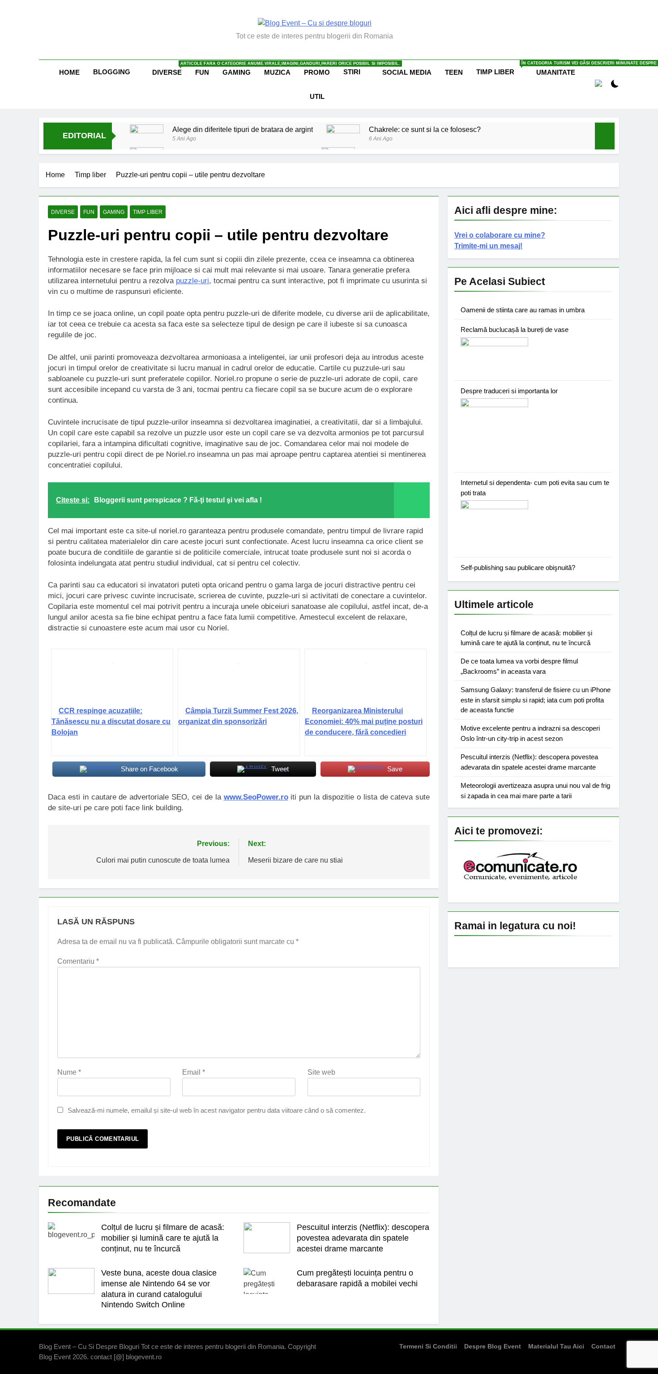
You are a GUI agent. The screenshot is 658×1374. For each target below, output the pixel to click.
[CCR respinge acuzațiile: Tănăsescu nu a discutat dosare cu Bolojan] (112, 681)
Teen (454, 72)
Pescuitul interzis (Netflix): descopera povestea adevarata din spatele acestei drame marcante (363, 1238)
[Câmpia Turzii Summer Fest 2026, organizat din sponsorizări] (238, 681)
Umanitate (555, 72)
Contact (603, 1346)
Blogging (111, 72)
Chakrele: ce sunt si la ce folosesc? (425, 129)
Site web (321, 1072)
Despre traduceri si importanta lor (509, 391)
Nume (69, 1072)
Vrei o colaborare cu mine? (499, 235)
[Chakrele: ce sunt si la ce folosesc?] (343, 134)
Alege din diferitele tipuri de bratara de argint (242, 129)
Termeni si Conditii (428, 1346)
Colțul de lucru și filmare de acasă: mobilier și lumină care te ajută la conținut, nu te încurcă (162, 1238)
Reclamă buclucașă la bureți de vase (514, 329)
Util (317, 96)
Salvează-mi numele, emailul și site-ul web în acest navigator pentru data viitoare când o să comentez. (217, 1110)
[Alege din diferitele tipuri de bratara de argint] (146, 141)
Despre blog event (492, 1346)
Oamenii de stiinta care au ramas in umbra (523, 310)
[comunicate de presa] (521, 879)
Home (69, 72)
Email (193, 1072)
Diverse (170, 68)
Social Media (407, 72)
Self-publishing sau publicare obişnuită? (518, 567)
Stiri (351, 72)
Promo (317, 72)
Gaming (236, 72)
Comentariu (78, 961)
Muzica (277, 72)
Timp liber (503, 68)
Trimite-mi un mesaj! (488, 246)
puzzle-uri (192, 281)
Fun (202, 72)
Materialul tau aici (556, 1346)
